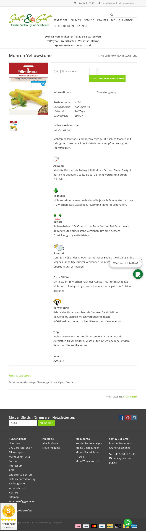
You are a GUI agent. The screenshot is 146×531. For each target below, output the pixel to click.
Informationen (62, 92)
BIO (113, 20)
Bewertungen (106, 92)
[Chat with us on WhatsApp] (128, 523)
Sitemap (14, 497)
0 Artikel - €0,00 (86, 3)
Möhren (13, 375)
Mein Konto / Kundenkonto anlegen (119, 3)
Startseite (60, 20)
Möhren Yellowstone (124, 55)
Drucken (70, 382)
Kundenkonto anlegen (89, 443)
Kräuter (102, 20)
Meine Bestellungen (88, 447)
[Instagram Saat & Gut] (134, 417)
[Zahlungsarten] (78, 526)
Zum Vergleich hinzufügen (51, 382)
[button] (138, 274)
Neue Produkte (51, 447)
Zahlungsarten (17, 483)
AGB (11, 470)
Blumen (76, 20)
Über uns (14, 443)
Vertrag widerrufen (20, 510)
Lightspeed (56, 522)
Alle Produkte (50, 443)
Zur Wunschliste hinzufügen (23, 382)
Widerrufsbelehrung (21, 474)
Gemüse (89, 20)
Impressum (15, 465)
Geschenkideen (64, 26)
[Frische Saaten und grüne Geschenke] (31, 20)
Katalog (82, 26)
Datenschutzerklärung (22, 479)
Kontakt (13, 492)
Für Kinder (125, 20)
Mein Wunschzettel (87, 461)
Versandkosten (130, 396)
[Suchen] (110, 15)
